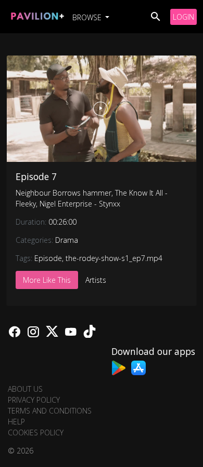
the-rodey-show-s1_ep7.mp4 (114, 258)
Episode (48, 258)
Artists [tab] (95, 280)
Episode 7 (36, 176)
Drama (66, 240)
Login (183, 17)
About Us (25, 389)
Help (16, 422)
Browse (88, 17)
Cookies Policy (36, 432)
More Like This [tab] (47, 280)
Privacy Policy (34, 400)
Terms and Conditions (50, 411)
